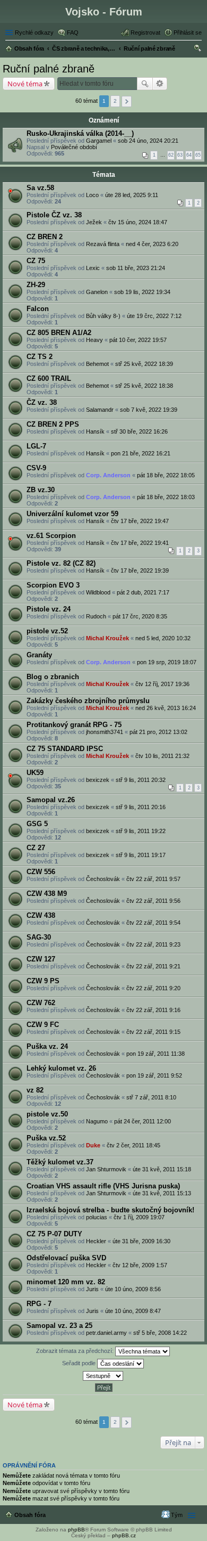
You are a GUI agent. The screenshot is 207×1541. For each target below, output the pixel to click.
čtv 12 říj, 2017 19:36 (162, 684)
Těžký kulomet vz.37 (60, 1162)
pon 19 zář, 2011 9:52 (154, 1075)
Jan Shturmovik (106, 1169)
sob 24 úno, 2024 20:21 (148, 140)
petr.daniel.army (106, 1333)
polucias (96, 1217)
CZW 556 (41, 872)
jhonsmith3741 (104, 732)
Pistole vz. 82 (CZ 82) (61, 563)
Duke (93, 1145)
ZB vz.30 (41, 490)
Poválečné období (74, 147)
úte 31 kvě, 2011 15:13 (162, 1193)
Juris (92, 1289)
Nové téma (24, 83)
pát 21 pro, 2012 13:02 (158, 732)
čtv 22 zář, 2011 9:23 (153, 944)
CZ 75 (36, 261)
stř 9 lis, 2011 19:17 (141, 855)
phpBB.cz (124, 1535)
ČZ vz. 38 (42, 402)
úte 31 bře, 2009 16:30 (141, 1241)
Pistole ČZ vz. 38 (54, 215)
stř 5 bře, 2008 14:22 (160, 1333)
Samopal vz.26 (51, 800)
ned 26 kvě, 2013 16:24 (165, 708)
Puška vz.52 (46, 1138)
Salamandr (100, 409)
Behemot (97, 364)
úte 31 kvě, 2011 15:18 (162, 1169)
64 (189, 155)
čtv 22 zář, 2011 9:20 (153, 988)
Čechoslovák (103, 879)
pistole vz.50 (47, 1114)
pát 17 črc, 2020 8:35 (140, 616)
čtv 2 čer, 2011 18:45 (133, 1145)
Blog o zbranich (53, 677)
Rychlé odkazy (34, 32)
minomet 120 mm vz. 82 (66, 1282)
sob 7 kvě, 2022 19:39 (148, 409)
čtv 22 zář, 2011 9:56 (153, 901)
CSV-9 (36, 468)
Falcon (38, 309)
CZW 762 (41, 1003)
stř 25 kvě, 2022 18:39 (144, 364)
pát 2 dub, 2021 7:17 (143, 592)
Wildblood (98, 592)
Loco (92, 195)
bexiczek (97, 780)
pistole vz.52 (47, 631)
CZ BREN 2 (45, 237)
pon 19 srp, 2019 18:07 (166, 662)
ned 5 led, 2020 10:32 (163, 638)
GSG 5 (37, 824)
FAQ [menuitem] (73, 32)
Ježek (94, 222)
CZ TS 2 (40, 357)
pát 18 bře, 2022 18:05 (166, 475)
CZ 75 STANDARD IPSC (65, 749)
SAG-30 (39, 937)
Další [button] (127, 101)
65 (198, 155)
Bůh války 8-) (103, 316)
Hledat (145, 83)
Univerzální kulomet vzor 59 (72, 514)
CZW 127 (41, 959)
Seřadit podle (79, 1363)
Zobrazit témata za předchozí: (75, 1351)
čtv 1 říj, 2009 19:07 (139, 1217)
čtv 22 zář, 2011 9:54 (153, 922)
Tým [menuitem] (177, 1515)
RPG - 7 (39, 1304)
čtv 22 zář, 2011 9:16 (153, 1010)
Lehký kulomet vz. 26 (61, 1068)
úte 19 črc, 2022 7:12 (154, 316)
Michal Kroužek (107, 638)
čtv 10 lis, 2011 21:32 (162, 756)
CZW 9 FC (43, 1025)
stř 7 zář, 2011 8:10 (151, 1097)
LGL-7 (36, 446)
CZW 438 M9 (47, 894)
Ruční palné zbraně (48, 69)
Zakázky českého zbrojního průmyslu (88, 701)
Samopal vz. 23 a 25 (59, 1326)
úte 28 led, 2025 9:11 (131, 195)
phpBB (76, 1529)
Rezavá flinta (102, 244)
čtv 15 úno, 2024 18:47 (137, 222)
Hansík (95, 431)
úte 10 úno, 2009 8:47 (133, 1311)
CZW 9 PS (43, 981)
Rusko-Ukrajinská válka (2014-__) (80, 133)
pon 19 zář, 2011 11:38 (155, 1053)
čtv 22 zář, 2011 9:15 (153, 1032)
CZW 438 (41, 915)
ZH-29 (36, 285)
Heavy (94, 340)
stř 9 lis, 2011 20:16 (141, 807)
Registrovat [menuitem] (145, 32)
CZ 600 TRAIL (49, 378)
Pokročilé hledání (160, 83)
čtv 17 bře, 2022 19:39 (140, 570)
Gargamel (98, 140)
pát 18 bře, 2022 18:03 (166, 497)
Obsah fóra (30, 1515)
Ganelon (97, 292)
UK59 (35, 773)
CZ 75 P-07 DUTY (54, 1234)
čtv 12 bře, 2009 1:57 (140, 1265)
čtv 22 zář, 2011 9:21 (153, 966)
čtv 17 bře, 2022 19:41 (140, 543)
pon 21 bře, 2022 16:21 (140, 453)
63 (180, 155)
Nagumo (97, 1121)
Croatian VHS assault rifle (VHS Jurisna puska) (103, 1186)
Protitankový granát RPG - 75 (74, 725)
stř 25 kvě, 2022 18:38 (144, 385)
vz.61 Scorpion (51, 536)
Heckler (96, 1241)
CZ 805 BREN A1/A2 (59, 333)
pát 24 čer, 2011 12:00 (142, 1121)
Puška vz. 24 (47, 1046)
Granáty (39, 655)
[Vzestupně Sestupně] (103, 1376)
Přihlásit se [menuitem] (188, 32)
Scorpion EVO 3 (53, 585)
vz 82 (35, 1090)
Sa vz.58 (40, 188)
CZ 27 (36, 848)
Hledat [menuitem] (198, 49)
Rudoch (96, 616)
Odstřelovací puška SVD (66, 1258)
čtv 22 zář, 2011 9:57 (153, 879)
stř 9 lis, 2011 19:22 (141, 831)
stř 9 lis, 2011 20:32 (141, 780)
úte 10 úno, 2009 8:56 (133, 1289)
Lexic (93, 268)
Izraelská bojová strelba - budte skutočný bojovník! (110, 1210)
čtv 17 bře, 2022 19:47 (140, 521)
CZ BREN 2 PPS (53, 424)
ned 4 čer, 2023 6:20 (152, 244)
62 (171, 155)
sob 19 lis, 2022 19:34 (142, 292)
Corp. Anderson (108, 475)
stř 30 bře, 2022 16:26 (139, 431)
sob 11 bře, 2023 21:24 (135, 268)
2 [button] (115, 101)
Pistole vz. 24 (49, 609)
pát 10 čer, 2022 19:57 (138, 340)
